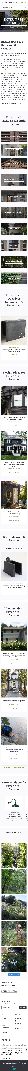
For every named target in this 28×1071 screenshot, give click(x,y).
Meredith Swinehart (15, 468)
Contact (4, 1020)
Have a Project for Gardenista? (6, 1032)
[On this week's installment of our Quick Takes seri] (14, 933)
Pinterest (19, 1018)
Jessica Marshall (15, 704)
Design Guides (9, 73)
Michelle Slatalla (15, 421)
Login (25, 2)
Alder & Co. (18, 592)
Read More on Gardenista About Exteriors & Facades (14, 768)
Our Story (4, 1018)
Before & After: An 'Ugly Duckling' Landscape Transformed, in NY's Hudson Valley (14, 655)
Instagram (19, 1021)
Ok (14, 1068)
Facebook (19, 1023)
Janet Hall (14, 354)
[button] (19, 2)
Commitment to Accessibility (5, 1028)
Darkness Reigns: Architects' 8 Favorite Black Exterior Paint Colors (14, 464)
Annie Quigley (14, 659)
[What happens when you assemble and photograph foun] (14, 881)
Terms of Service (5, 1023)
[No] (26, 1065)
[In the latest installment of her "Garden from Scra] (14, 907)
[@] (5, 840)
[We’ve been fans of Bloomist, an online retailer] (14, 855)
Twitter (18, 1025)
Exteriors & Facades (14, 347)
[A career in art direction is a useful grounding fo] (14, 959)
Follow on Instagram (15, 974)
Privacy (3, 1025)
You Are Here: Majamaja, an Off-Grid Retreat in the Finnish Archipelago (14, 749)
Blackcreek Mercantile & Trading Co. (14, 583)
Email (18, 1028)
